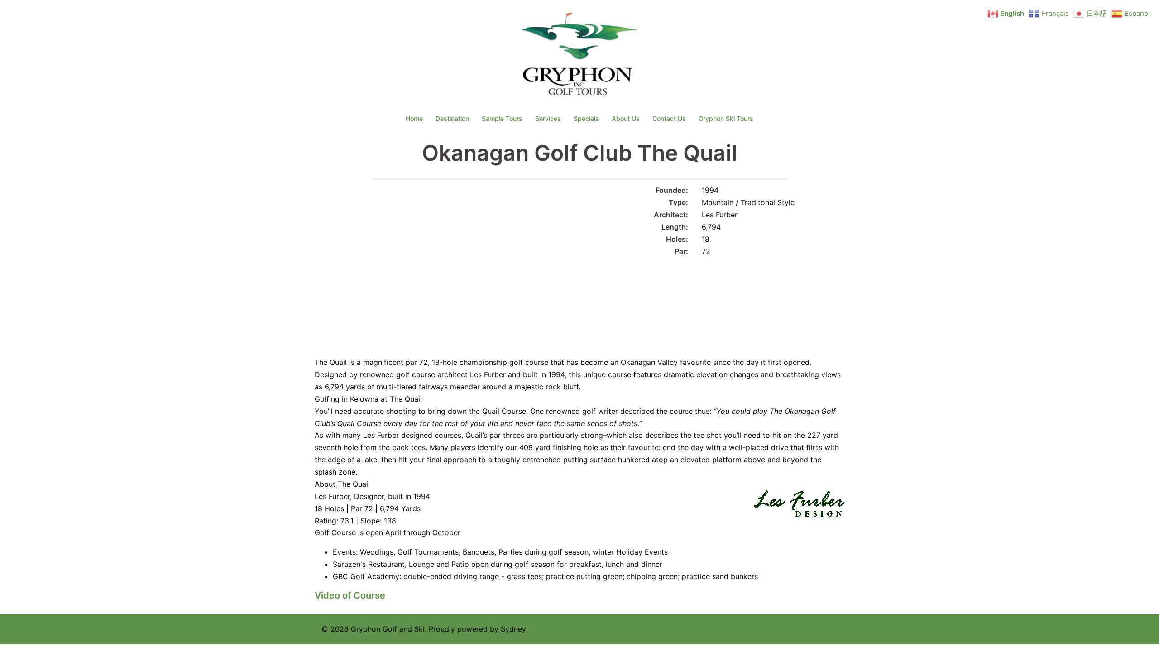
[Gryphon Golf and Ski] (579, 57)
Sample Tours (502, 118)
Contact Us (669, 118)
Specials (586, 118)
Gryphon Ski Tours (726, 118)
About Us (626, 118)
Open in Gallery (561, 196)
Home (414, 118)
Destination (452, 118)
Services (548, 118)
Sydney (513, 628)
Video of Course (350, 595)
